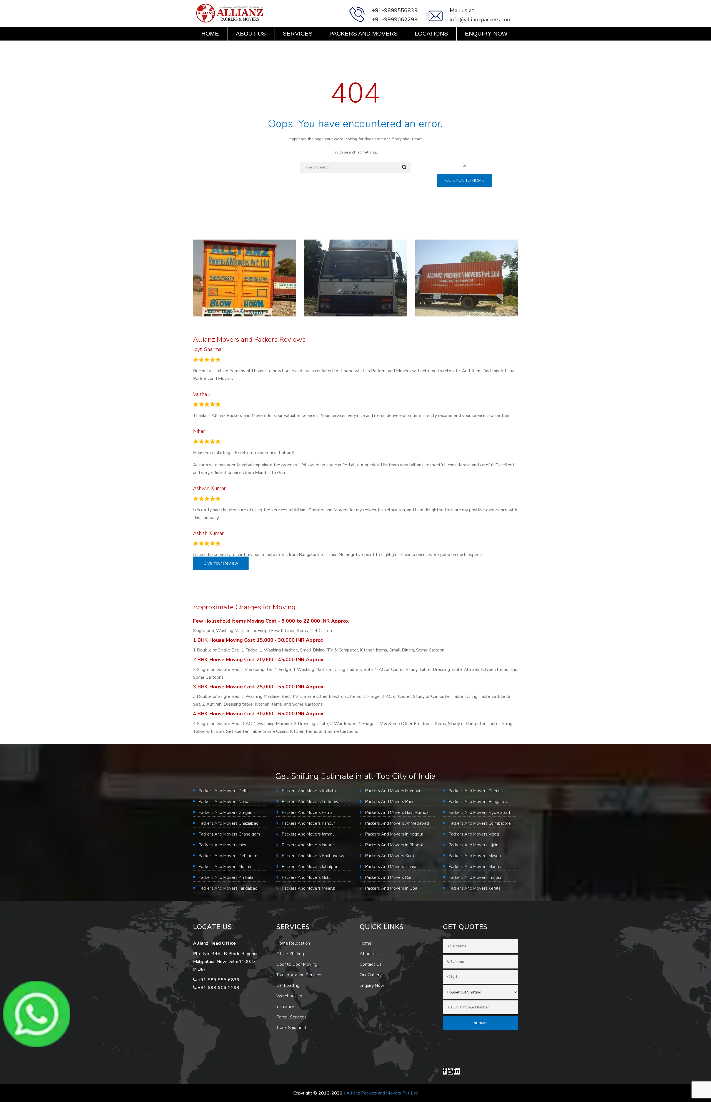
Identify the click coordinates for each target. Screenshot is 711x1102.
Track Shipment (291, 1028)
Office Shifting (290, 954)
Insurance (285, 1006)
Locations (431, 33)
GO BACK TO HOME (464, 180)
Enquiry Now (486, 33)
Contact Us (220, 47)
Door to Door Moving (296, 964)
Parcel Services (291, 1017)
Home (210, 33)
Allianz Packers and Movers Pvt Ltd (382, 1093)
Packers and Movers (363, 33)
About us (251, 33)
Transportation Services (299, 975)
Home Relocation (293, 943)
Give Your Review (221, 563)
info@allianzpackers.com (481, 19)
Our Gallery (371, 975)
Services (297, 33)
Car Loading (287, 985)
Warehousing (289, 996)
